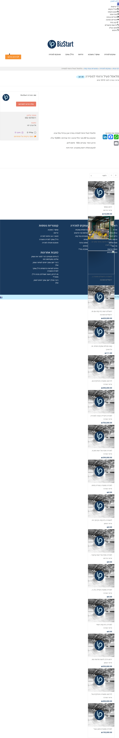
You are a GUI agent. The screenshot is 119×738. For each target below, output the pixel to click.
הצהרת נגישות (112, 249)
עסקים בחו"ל (83, 249)
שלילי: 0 (31, 132)
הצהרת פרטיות (112, 252)
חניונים (85, 246)
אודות (115, 230)
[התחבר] (9, 54)
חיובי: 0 (19, 132)
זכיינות (80, 54)
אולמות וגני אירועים (81, 233)
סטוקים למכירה (55, 54)
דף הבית (116, 68)
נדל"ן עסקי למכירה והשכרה (48, 239)
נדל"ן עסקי (69, 54)
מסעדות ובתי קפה (91, 68)
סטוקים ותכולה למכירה (50, 242)
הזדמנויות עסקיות (81, 230)
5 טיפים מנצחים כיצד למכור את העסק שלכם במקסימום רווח (44, 258)
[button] (118, 4)
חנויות (86, 239)
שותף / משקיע (94, 54)
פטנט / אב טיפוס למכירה (49, 236)
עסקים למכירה (110, 54)
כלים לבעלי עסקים (110, 236)
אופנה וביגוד (83, 242)
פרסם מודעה (12, 57)
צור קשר (114, 246)
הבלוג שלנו (113, 233)
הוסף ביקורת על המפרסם (24, 136)
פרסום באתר (112, 239)
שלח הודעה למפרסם (26, 104)
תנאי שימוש (113, 242)
